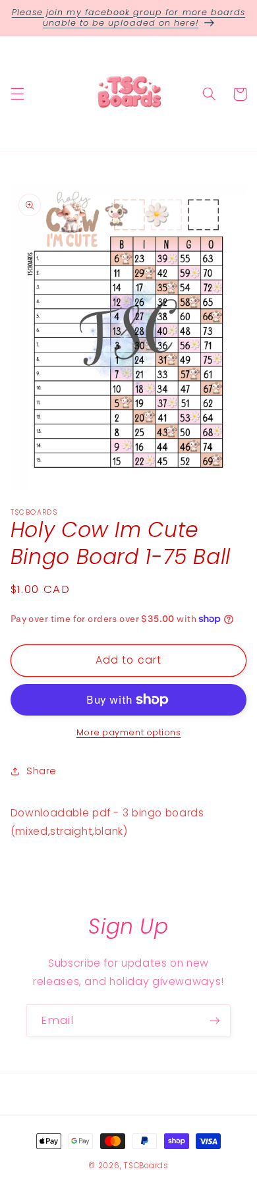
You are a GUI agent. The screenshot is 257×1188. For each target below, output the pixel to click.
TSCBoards (146, 1165)
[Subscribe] (215, 1020)
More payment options (128, 732)
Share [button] (41, 771)
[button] (17, 94)
